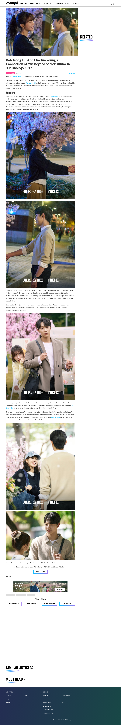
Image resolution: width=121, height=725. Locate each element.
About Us (45, 695)
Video (38, 3)
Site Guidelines (66, 695)
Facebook (14, 604)
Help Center (65, 699)
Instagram (50, 603)
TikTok (26, 695)
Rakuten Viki (64, 720)
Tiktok (68, 603)
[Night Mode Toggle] (113, 4)
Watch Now (40, 571)
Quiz (32, 3)
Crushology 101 (17, 76)
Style (52, 3)
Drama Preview (10, 73)
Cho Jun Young (54, 96)
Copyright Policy (48, 709)
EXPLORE (23, 3)
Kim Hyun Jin (55, 417)
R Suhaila (72, 73)
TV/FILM (59, 3)
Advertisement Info (48, 713)
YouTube (26, 699)
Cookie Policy (47, 706)
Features (76, 3)
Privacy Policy (47, 702)
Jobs (63, 702)
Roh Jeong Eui (31, 83)
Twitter (32, 604)
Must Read (14, 679)
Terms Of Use (46, 699)
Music (67, 3)
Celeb (45, 3)
